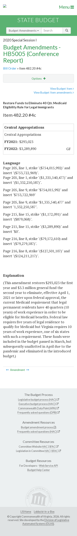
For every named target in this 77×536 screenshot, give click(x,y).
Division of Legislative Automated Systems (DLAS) (45, 521)
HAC (45, 446)
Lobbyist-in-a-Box (44, 511)
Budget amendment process (37, 427)
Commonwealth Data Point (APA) (37, 408)
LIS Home (26, 511)
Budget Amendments (23, 30)
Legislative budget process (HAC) (37, 399)
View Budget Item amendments (53, 92)
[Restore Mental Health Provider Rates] (7, 369)
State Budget (38, 20)
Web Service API (48, 465)
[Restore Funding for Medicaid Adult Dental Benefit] (27, 369)
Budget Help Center (38, 470)
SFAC (52, 446)
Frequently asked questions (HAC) (37, 431)
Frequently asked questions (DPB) (37, 412)
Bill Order (9, 68)
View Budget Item (61, 88)
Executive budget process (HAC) (37, 404)
